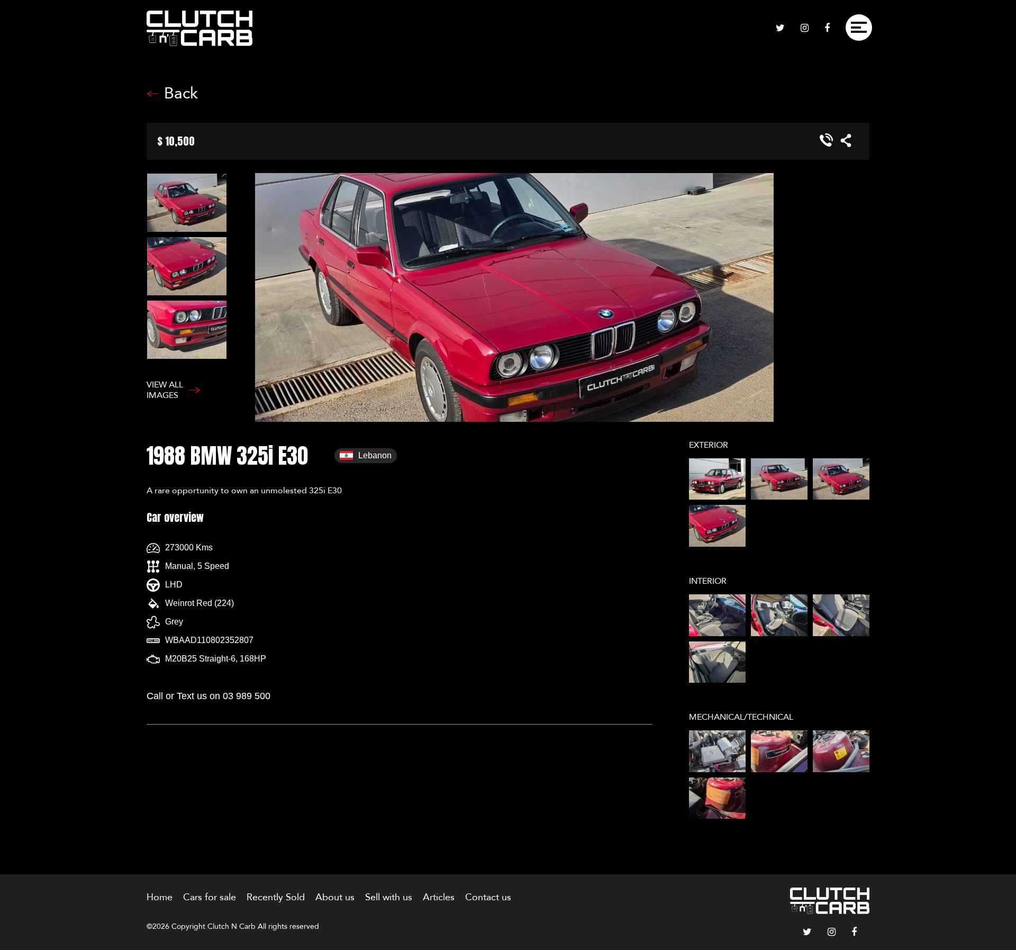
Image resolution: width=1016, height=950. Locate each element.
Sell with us (388, 897)
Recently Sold (276, 897)
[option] (201, 205)
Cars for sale (209, 897)
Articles (439, 897)
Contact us (488, 897)
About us (335, 897)
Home (160, 897)
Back (181, 93)
